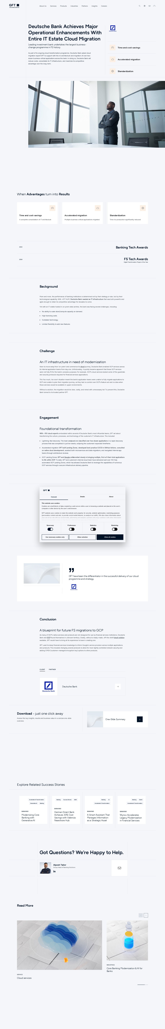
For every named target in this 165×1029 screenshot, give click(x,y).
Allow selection (82, 537)
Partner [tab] (52, 669)
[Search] (139, 6)
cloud (82, 367)
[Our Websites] (144, 6)
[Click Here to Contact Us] (149, 6)
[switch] (71, 529)
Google (67, 457)
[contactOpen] (119, 868)
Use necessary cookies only (55, 537)
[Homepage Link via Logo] (14, 6)
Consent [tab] (54, 497)
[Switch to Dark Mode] (154, 5)
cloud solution (119, 638)
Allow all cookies (110, 537)
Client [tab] (42, 669)
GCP (48, 638)
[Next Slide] (146, 915)
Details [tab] (82, 497)
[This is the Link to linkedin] (54, 871)
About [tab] (111, 497)
